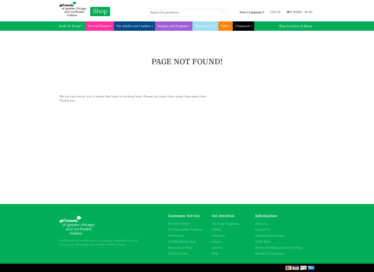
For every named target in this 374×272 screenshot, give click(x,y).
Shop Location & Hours (295, 26)
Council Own (204, 26)
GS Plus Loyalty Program (185, 229)
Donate (216, 241)
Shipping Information (269, 235)
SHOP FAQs (263, 241)
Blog (215, 253)
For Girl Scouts (98, 26)
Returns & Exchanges (269, 253)
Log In (275, 12)
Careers (217, 247)
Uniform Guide (178, 253)
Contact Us (262, 229)
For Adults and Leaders (133, 26)
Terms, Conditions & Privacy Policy (279, 247)
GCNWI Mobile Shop (182, 241)
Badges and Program (173, 26)
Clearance (242, 26)
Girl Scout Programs (225, 223)
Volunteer (218, 235)
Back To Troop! (70, 26)
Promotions (176, 235)
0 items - (300, 12)
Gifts (224, 26)
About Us (261, 223)
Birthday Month (179, 223)
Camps (216, 229)
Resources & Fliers (180, 247)
